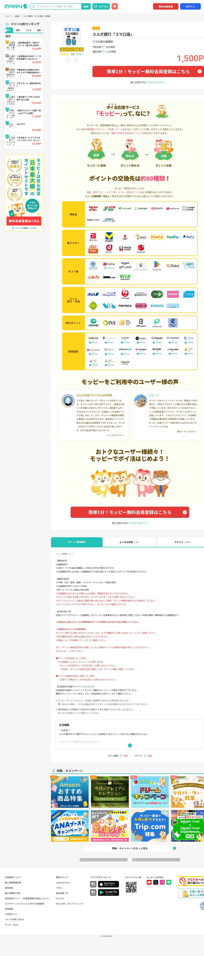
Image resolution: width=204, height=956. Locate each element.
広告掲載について (13, 877)
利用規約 (9, 887)
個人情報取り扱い (13, 893)
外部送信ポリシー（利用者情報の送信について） (27, 898)
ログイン (190, 6)
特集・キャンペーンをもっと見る (130, 848)
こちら (84, 640)
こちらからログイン (156, 82)
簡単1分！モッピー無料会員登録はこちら (148, 71)
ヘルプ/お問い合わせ (14, 919)
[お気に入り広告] (115, 6)
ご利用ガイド (11, 914)
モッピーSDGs (11, 924)
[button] (4, 30)
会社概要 (9, 908)
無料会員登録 (166, 6)
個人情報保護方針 (13, 882)
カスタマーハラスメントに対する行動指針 (24, 903)
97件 (79, 54)
